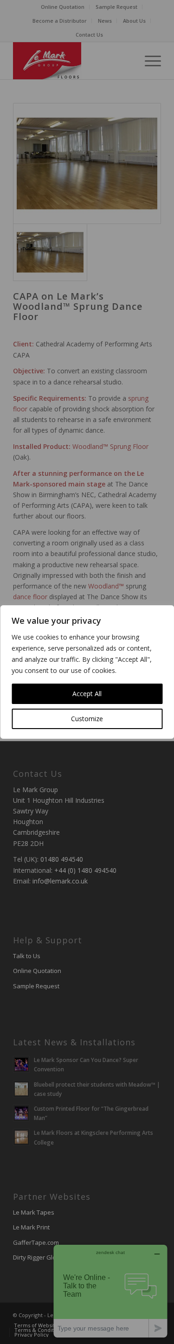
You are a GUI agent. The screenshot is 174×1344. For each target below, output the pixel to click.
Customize (87, 718)
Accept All (87, 693)
